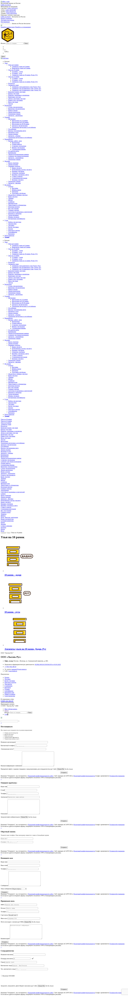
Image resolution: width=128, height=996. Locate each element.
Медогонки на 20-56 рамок (20, 124)
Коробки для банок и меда (20, 174)
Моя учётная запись (10, 709)
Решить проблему (6, 18)
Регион (3, 908)
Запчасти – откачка (14, 136)
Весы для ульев (13, 102)
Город (2, 962)
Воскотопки (16, 142)
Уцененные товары (14, 114)
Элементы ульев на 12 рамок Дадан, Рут (25, 82)
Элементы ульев (13, 85)
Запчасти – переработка (15, 158)
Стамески (11, 202)
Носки (3, 529)
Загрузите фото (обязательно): (10, 817)
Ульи (6, 63)
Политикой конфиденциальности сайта (40, 776)
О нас (6, 220)
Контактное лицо (6, 965)
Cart (6, 714)
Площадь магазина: (7, 958)
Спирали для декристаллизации (18, 156)
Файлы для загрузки (14, 222)
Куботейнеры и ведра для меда (22, 169)
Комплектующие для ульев (16, 92)
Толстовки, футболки (19, 193)
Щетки (10, 200)
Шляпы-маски (16, 190)
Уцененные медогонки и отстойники (24, 127)
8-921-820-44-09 (12, 13)
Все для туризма (13, 208)
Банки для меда (17, 168)
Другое (10, 104)
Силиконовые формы (19, 149)
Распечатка (8, 105)
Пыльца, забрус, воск (15, 141)
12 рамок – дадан (17, 78)
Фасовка (7, 161)
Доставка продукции (7, 20)
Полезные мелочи (14, 207)
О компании (8, 686)
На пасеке (7, 185)
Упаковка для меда (14, 166)
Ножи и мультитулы (7, 519)
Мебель (3, 515)
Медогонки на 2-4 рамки (20, 120)
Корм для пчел (13, 196)
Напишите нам (9, 692)
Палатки (3, 527)
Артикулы (4, 797)
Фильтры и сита (13, 132)
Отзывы (7, 689)
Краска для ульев (13, 93)
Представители (9, 235)
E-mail (3, 790)
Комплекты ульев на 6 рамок (21, 68)
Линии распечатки (14, 112)
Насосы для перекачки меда (17, 131)
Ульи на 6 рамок (13, 65)
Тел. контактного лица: (8, 969)
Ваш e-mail (4, 865)
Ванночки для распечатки (16, 109)
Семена (3, 494)
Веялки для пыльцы (18, 147)
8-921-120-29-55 (12, 8)
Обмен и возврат (9, 694)
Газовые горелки (13, 210)
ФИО (2, 904)
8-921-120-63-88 (11, 10)
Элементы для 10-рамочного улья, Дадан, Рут (26, 88)
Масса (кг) (4, 918)
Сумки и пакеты (17, 176)
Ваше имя (4, 786)
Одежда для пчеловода (8, 475)
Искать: (3, 43)
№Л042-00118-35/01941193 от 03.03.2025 (48, 664)
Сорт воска (4, 915)
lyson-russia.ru (12, 671)
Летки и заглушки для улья (16, 98)
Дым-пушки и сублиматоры (17, 205)
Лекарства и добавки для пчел (18, 195)
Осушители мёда (13, 151)
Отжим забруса (17, 144)
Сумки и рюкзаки (6, 526)
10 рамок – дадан (17, 71)
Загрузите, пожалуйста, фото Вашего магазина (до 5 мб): (19, 986)
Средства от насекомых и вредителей (20, 212)
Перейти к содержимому (23, 27)
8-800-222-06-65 (6, 5)
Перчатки (15, 191)
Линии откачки (13, 134)
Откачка (7, 117)
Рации (3, 522)
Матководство (12, 203)
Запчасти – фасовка (14, 183)
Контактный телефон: (8, 745)
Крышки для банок (18, 171)
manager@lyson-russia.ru (19, 669)
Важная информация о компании (11, 766)
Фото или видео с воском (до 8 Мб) (12, 922)
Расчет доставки (13, 227)
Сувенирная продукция (19, 178)
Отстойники (12, 129)
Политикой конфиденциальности (84, 776)
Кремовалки (12, 153)
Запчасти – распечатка (15, 115)
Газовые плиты (5, 512)
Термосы (3, 514)
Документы (8, 684)
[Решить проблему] (1, 25)
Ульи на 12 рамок (13, 76)
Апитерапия (5, 490)
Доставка (11, 225)
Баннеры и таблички (14, 213)
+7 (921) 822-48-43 (10, 666)
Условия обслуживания (116, 776)
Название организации (8, 742)
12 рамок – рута (17, 80)
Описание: (4, 814)
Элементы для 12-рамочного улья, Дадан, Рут (26, 90)
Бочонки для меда (17, 180)
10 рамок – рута (17, 73)
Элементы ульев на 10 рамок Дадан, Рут (25, 75)
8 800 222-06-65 (6, 17)
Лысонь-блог (12, 223)
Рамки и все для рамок (15, 100)
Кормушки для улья (14, 97)
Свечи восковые (13, 215)
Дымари (10, 198)
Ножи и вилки (13, 110)
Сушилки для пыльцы (19, 146)
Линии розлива (13, 164)
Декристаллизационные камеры (18, 154)
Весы (2, 531)
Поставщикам (5, 22)
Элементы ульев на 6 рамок (21, 66)
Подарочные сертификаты (16, 218)
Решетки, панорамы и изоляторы (18, 95)
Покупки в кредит (14, 230)
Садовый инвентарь (7, 521)
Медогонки (12, 119)
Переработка (8, 139)
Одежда (10, 186)
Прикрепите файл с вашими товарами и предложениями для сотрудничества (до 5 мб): (28, 769)
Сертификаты (12, 232)
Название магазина (7, 954)
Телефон (3, 793)
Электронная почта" (7, 749)
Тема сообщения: (6, 889)
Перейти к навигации (8, 27)
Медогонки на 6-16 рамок (20, 122)
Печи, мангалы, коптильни (9, 517)
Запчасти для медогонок (20, 125)
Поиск (26, 43)
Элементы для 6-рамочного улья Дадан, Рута (26, 87)
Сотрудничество (9, 696)
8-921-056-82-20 (11, 11)
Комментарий (5, 938)
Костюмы (15, 188)
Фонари (3, 524)
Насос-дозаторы (13, 163)
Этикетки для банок (18, 173)
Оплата (10, 229)
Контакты (11, 234)
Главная (3, 532)
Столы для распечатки (15, 107)
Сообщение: (5, 885)
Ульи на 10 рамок (13, 70)
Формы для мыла (13, 217)
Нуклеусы (11, 83)
